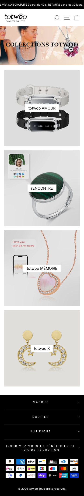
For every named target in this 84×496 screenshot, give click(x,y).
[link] (15, 17)
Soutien (40, 416)
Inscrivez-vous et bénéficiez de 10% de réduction (41, 448)
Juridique (41, 431)
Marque (41, 402)
